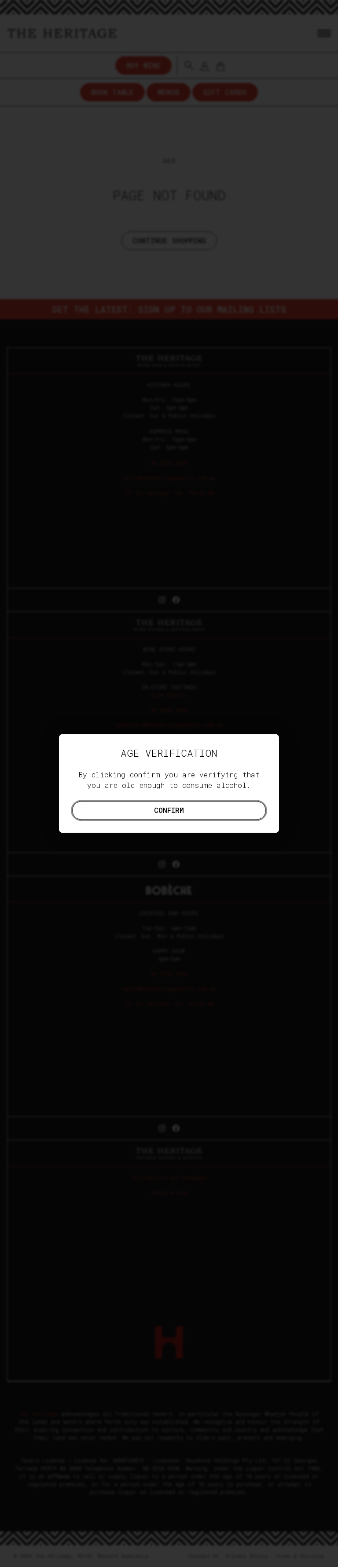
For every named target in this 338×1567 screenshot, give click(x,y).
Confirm (169, 810)
